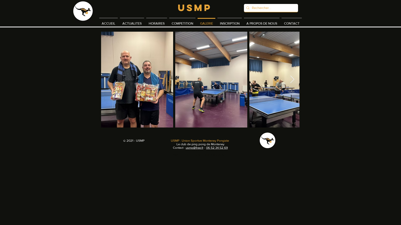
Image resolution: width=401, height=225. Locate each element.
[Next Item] (292, 80)
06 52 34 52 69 (217, 147)
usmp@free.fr (194, 147)
